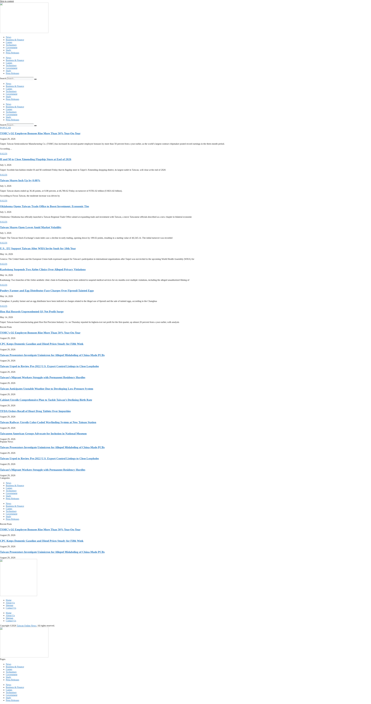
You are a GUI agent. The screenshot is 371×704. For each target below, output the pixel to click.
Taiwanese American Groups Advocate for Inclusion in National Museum (43, 433)
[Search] (35, 79)
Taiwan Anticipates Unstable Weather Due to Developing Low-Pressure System (46, 388)
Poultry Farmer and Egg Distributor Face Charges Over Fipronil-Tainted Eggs (47, 290)
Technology (11, 45)
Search (3, 78)
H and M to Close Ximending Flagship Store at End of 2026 (35, 159)
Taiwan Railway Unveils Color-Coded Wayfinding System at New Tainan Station (48, 422)
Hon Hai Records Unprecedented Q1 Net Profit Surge (31, 311)
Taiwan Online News (26, 625)
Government (11, 47)
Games (9, 42)
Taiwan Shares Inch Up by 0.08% (20, 180)
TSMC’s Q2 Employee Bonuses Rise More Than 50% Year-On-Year (40, 133)
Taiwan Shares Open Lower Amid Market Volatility (30, 227)
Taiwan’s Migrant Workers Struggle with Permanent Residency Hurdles (42, 377)
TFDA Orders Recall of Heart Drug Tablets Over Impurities (35, 411)
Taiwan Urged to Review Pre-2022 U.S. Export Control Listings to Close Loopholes (49, 366)
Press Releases (12, 53)
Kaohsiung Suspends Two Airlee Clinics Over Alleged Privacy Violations (43, 269)
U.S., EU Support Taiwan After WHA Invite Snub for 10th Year (38, 248)
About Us (10, 603)
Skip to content (7, 1)
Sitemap (9, 605)
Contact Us (11, 608)
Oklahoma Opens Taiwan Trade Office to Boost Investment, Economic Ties (44, 206)
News (8, 37)
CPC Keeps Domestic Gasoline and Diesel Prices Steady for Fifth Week (41, 343)
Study (8, 50)
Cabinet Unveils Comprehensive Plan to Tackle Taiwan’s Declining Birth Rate (46, 399)
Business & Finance (15, 39)
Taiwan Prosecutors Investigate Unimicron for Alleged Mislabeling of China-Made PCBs (52, 355)
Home (8, 600)
